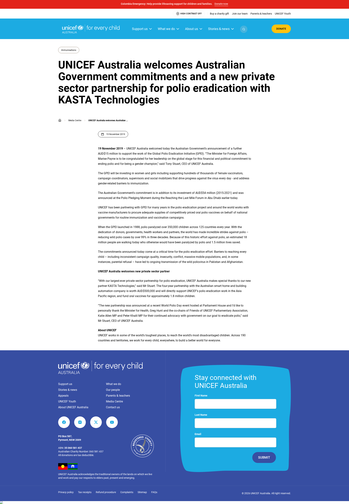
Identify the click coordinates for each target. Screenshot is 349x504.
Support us (140, 29)
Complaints (126, 492)
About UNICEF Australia (73, 407)
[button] (243, 29)
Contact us (113, 407)
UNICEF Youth (67, 401)
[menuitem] (219, 13)
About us (191, 29)
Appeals (63, 395)
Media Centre (114, 401)
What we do (166, 29)
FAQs (154, 492)
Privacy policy (66, 492)
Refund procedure (106, 492)
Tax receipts (84, 492)
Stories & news (219, 29)
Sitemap (142, 492)
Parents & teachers (118, 395)
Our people (113, 390)
